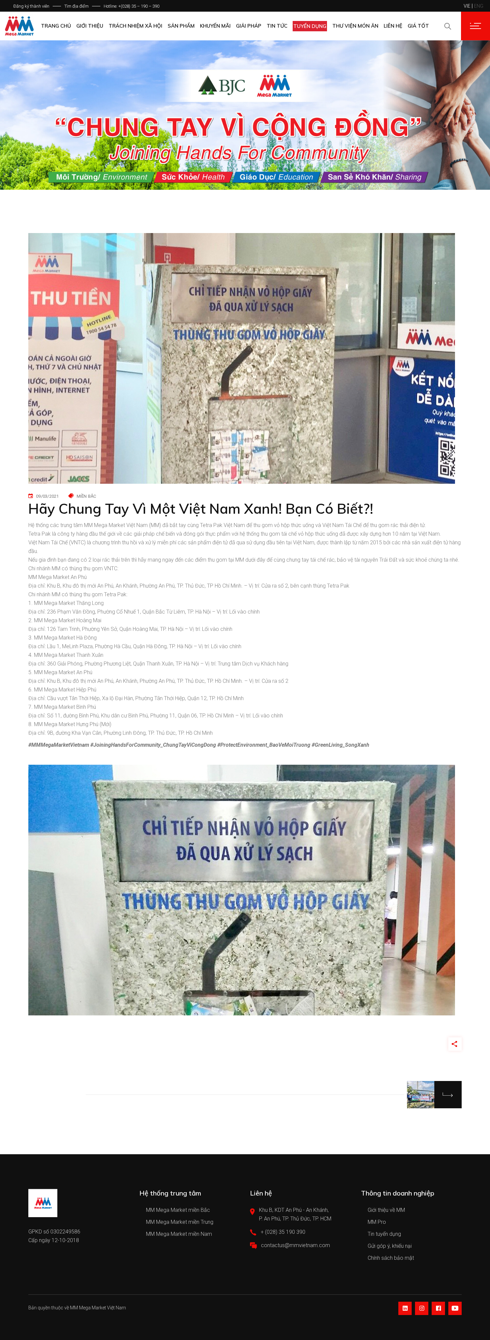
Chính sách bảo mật (391, 1258)
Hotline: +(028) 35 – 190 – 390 (131, 6)
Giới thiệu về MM (386, 1210)
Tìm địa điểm (76, 6)
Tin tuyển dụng (384, 1234)
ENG (478, 6)
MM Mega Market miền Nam (179, 1234)
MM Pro (377, 1222)
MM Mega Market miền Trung (179, 1222)
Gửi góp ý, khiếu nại (390, 1246)
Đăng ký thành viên (31, 6)
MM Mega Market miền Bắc (178, 1210)
